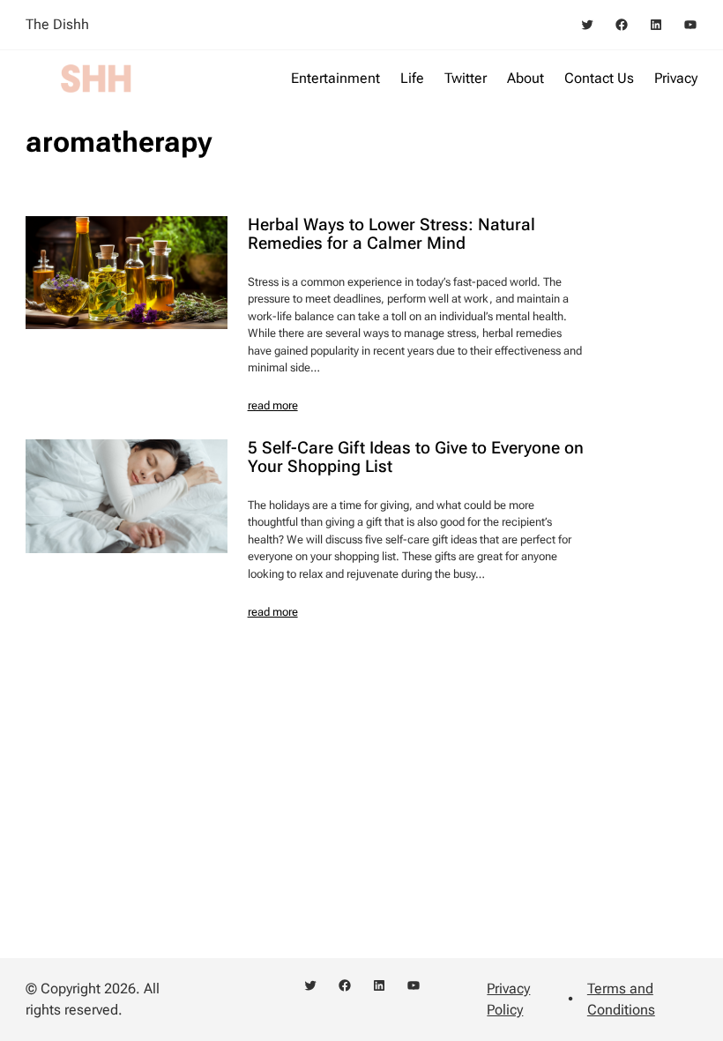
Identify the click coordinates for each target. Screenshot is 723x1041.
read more (273, 405)
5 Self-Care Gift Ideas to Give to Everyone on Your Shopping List (416, 457)
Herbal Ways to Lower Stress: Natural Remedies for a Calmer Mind (391, 234)
